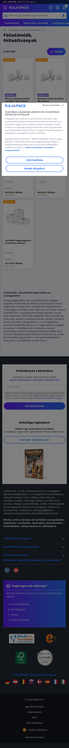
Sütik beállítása (34, 160)
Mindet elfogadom (34, 168)
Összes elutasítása (51, 105)
